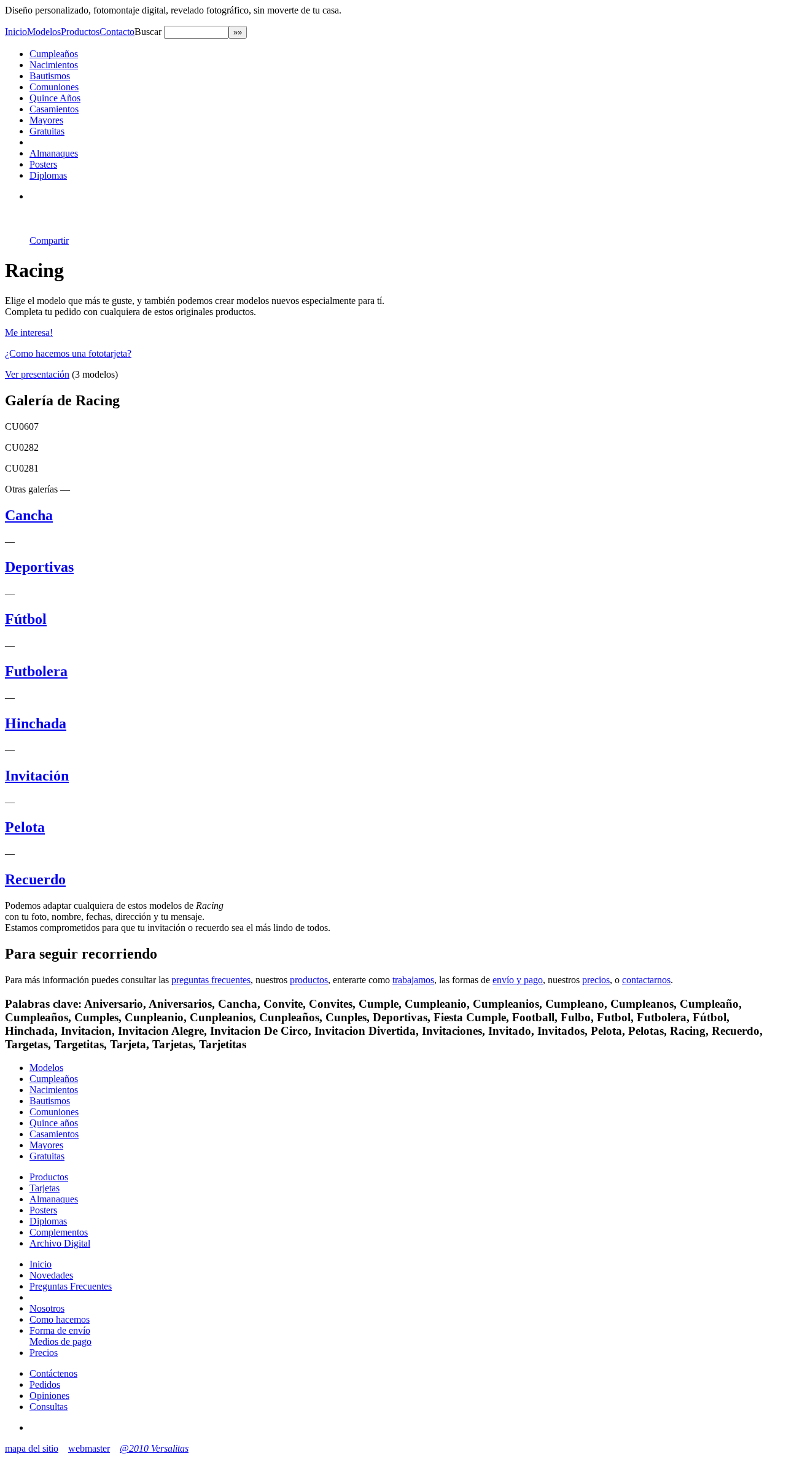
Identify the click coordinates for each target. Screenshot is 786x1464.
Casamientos (54, 109)
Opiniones (49, 1395)
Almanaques (53, 153)
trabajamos (413, 980)
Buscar (149, 31)
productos (309, 980)
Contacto (116, 31)
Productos (80, 31)
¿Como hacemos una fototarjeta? (68, 353)
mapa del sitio (31, 1448)
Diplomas (48, 175)
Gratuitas (46, 131)
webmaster (89, 1448)
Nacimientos (53, 65)
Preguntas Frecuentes (70, 1286)
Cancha (29, 515)
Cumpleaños (53, 54)
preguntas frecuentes (211, 980)
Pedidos (44, 1384)
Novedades (51, 1275)
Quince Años (54, 98)
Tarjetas (44, 1188)
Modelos (44, 31)
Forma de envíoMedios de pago (60, 1336)
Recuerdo (35, 879)
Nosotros (46, 1308)
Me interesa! (29, 332)
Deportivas (39, 567)
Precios (43, 1352)
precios (596, 980)
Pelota (25, 827)
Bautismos (49, 76)
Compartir (49, 240)
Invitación (37, 776)
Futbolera (36, 671)
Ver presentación (37, 374)
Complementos (58, 1232)
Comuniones (54, 87)
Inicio (16, 31)
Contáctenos (53, 1373)
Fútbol (26, 619)
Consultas (48, 1406)
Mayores (46, 120)
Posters (43, 164)
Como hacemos (59, 1319)
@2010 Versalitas (154, 1448)
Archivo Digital (59, 1243)
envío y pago (517, 980)
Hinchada (35, 723)
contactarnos (646, 980)
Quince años (53, 1123)
